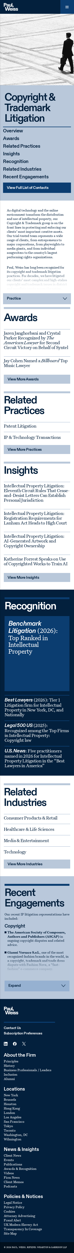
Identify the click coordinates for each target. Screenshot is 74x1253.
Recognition (15, 161)
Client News (12, 1155)
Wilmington (12, 1139)
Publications (13, 1164)
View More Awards (23, 379)
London (9, 1112)
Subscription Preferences (23, 1033)
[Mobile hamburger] (67, 7)
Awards (11, 138)
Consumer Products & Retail (30, 818)
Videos (9, 1173)
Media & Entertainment (26, 840)
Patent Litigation (20, 426)
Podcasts (10, 1186)
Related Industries (22, 169)
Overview (13, 131)
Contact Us (12, 1028)
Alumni (9, 1079)
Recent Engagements (26, 177)
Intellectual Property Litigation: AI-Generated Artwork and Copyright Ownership (34, 541)
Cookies (9, 1211)
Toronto (10, 1130)
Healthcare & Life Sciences (29, 829)
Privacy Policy (14, 1207)
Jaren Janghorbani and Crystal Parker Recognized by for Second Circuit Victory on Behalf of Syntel (36, 340)
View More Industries (25, 864)
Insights (11, 154)
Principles (11, 1061)
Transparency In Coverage (23, 1229)
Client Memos (14, 1182)
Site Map (10, 1233)
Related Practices (21, 146)
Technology (15, 852)
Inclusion (10, 1074)
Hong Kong (12, 1108)
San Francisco (14, 1121)
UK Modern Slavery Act (21, 1224)
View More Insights (23, 578)
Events (9, 1160)
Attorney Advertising (19, 1216)
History (9, 1065)
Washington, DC (16, 1135)
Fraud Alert (12, 1220)
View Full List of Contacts (27, 188)
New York (11, 1095)
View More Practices (25, 450)
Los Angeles (12, 1117)
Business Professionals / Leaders (27, 1070)
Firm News (12, 1177)
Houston (10, 1104)
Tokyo (8, 1126)
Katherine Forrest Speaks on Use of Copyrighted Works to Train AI (35, 561)
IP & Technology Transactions (32, 437)
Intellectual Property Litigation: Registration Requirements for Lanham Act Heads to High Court (35, 518)
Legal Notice (13, 1202)
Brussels (10, 1099)
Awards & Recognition (20, 1168)
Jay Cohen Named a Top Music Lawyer (36, 362)
